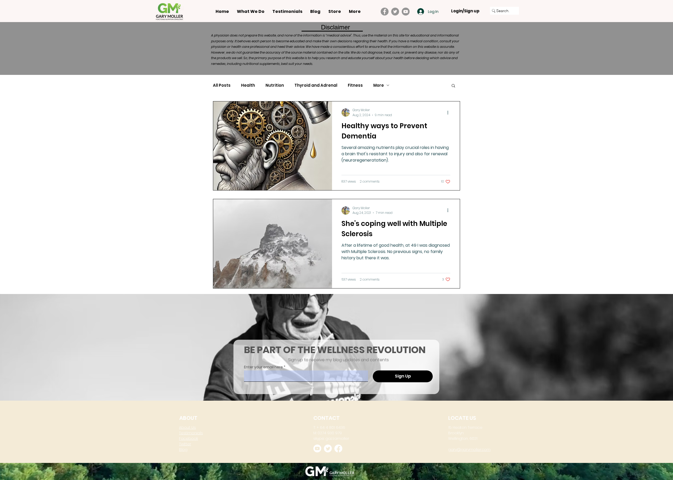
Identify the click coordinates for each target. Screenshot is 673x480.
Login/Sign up (465, 11)
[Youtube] (317, 448)
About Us (187, 427)
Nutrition (275, 85)
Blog (183, 449)
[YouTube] (406, 12)
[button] (453, 86)
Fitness (355, 85)
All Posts (222, 85)
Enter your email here (263, 367)
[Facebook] (385, 12)
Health (248, 85)
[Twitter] (395, 12)
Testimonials (191, 433)
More (378, 85)
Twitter (185, 444)
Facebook (188, 438)
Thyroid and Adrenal (315, 85)
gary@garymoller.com (469, 449)
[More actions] (449, 112)
